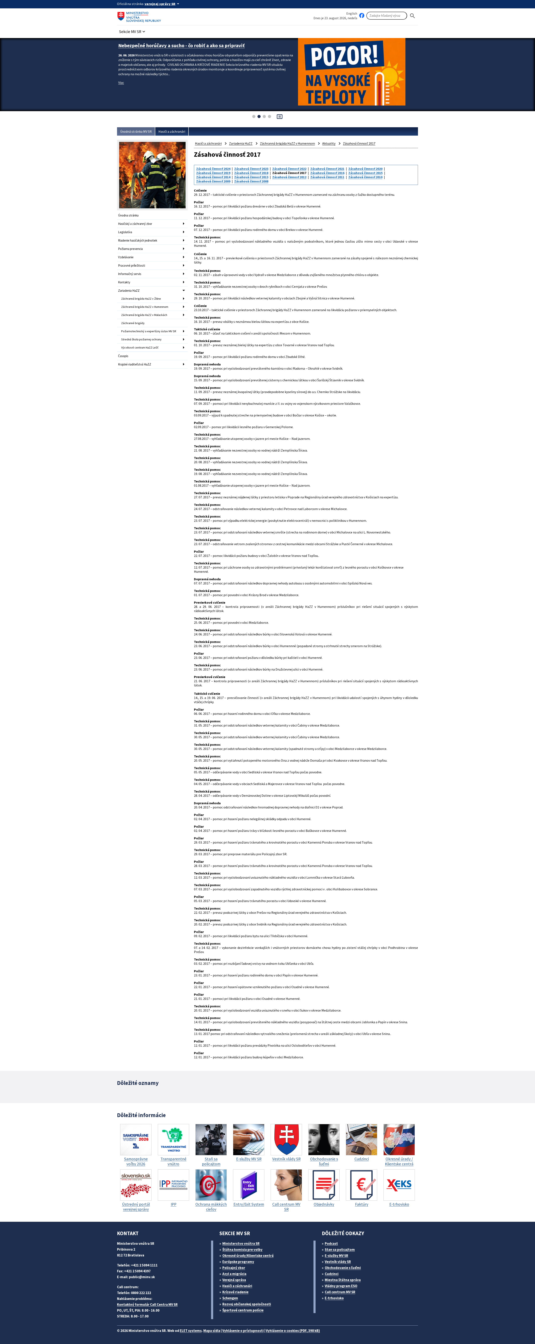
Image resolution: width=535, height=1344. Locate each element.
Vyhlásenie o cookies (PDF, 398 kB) (293, 1330)
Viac (121, 89)
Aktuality (328, 143)
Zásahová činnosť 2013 (251, 177)
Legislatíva (125, 232)
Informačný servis (129, 274)
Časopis (123, 356)
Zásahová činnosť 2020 (365, 169)
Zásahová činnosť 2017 (359, 143)
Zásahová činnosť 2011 (327, 177)
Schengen (230, 1298)
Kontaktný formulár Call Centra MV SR (147, 1304)
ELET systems (191, 1330)
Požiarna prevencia (130, 249)
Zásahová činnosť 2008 (251, 181)
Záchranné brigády (133, 323)
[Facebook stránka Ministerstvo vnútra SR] (361, 15)
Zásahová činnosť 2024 (213, 169)
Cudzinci (332, 1273)
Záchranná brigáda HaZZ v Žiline (141, 298)
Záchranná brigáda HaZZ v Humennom (144, 307)
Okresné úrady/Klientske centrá (248, 1255)
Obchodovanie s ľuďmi (343, 1267)
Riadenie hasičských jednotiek (137, 240)
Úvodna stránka (128, 215)
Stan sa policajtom (340, 1249)
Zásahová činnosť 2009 (213, 181)
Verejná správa (234, 1280)
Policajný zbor (233, 1267)
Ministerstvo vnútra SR (241, 1243)
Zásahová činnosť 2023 (251, 169)
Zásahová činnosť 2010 (365, 177)
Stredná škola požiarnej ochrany (141, 339)
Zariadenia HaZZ (129, 291)
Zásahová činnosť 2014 (213, 177)
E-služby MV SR (336, 1255)
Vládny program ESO (341, 1286)
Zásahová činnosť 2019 (213, 173)
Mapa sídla (211, 1330)
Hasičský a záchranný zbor (135, 224)
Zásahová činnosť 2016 (327, 173)
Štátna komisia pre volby (242, 1249)
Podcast (331, 1243)
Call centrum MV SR (340, 1292)
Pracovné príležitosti (131, 265)
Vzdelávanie (126, 257)
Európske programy (238, 1261)
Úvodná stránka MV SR (136, 131)
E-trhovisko (334, 1298)
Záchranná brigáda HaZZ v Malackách (144, 315)
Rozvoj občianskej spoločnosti (246, 1304)
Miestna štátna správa (343, 1280)
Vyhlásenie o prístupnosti (243, 1330)
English (351, 13)
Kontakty (124, 282)
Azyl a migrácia (234, 1273)
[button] (132, 30)
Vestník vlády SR (338, 1261)
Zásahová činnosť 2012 (289, 177)
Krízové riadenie (235, 1292)
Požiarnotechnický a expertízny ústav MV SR (148, 331)
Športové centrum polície (243, 1310)
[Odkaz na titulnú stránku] (140, 15)
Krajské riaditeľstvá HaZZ (134, 364)
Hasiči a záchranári (171, 131)
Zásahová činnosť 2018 (251, 173)
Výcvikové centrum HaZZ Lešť (139, 347)
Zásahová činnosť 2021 (327, 169)
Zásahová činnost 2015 (365, 173)
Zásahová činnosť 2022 (289, 169)
